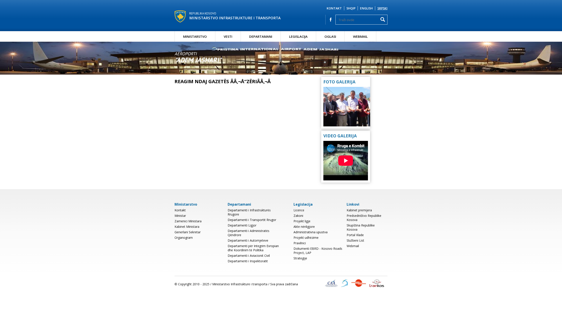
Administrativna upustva (311, 232)
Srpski (382, 8)
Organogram (184, 237)
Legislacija (298, 36)
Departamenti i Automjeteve (248, 240)
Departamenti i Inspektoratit (248, 261)
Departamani (260, 36)
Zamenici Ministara (188, 221)
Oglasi (330, 36)
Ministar (180, 216)
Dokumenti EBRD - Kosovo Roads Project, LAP (318, 250)
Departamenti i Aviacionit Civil (249, 255)
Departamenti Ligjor (242, 225)
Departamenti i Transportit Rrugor (252, 220)
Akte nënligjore (304, 226)
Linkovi (353, 204)
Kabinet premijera (359, 210)
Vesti (228, 36)
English (366, 8)
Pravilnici (300, 243)
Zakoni (298, 216)
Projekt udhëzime (306, 237)
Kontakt (334, 8)
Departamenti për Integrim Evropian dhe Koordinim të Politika (253, 248)
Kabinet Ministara (187, 226)
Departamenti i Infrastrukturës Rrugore (249, 212)
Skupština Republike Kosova (361, 227)
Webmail (360, 36)
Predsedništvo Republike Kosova (364, 218)
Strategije (300, 258)
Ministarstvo (195, 36)
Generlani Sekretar (188, 232)
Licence (299, 210)
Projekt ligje (302, 221)
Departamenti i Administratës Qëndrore (248, 233)
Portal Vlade (355, 235)
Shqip (350, 8)
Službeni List (355, 240)
